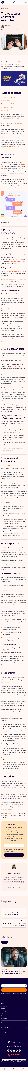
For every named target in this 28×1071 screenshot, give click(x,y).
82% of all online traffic (14, 271)
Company (4, 1003)
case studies (19, 123)
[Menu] (26, 2)
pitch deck (21, 423)
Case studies (7, 101)
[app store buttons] (10, 1046)
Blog (2, 8)
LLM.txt (11, 1061)
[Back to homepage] (2, 2)
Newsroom (4, 1018)
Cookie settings (4, 1061)
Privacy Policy (23, 1060)
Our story (3, 1011)
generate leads (15, 805)
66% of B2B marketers (17, 366)
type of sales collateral (11, 813)
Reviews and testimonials (11, 104)
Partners (3, 1008)
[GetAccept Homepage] (14, 1042)
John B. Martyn (14, 873)
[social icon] (8, 1050)
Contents (5, 1069)
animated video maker (13, 261)
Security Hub (4, 1032)
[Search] (14, 2)
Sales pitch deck (8, 107)
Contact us (4, 1006)
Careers (3, 1013)
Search (14, 1069)
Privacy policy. (10, 851)
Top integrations (6, 1027)
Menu (23, 1069)
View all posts (13, 887)
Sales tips (6, 8)
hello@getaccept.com (7, 1060)
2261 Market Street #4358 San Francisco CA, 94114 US (14, 1059)
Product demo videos (9, 97)
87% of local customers (15, 466)
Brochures (6, 110)
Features (3, 1023)
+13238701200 (15, 1060)
